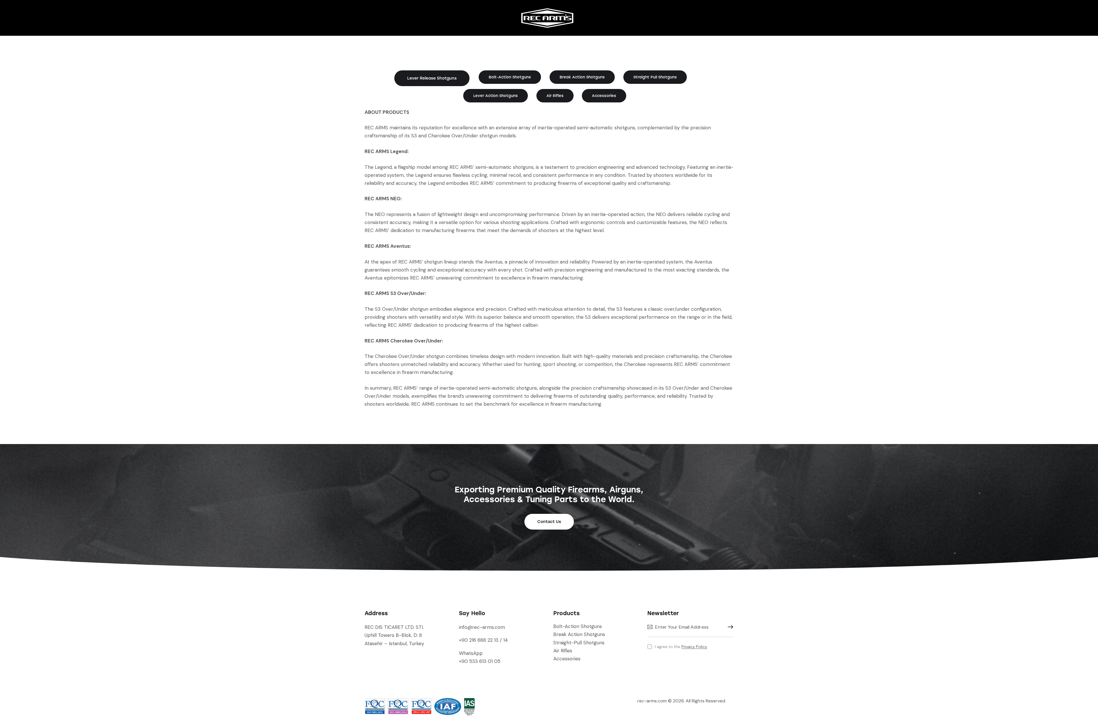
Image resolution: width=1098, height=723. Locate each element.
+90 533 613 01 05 (479, 661)
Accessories (566, 658)
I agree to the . (681, 646)
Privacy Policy (694, 647)
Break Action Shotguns (579, 634)
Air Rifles (562, 650)
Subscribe (729, 627)
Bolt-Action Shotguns (577, 626)
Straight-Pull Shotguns (578, 642)
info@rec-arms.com (482, 627)
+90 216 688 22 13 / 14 (483, 640)
